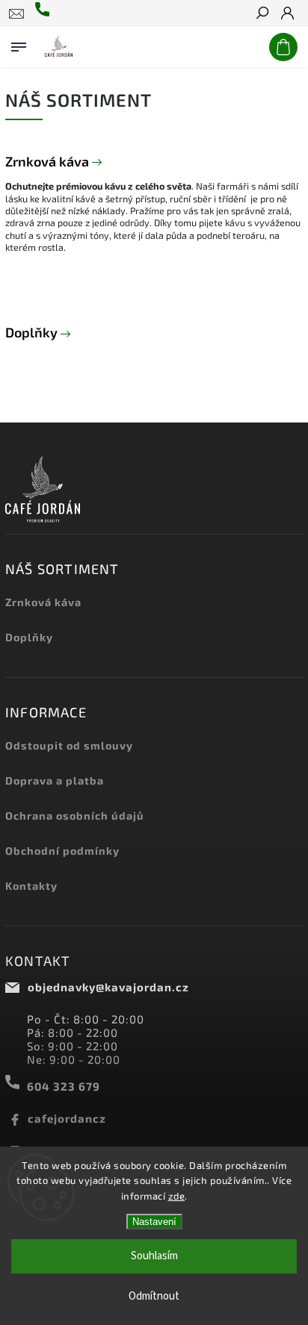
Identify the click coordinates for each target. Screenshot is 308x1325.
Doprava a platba (54, 780)
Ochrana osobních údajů (74, 815)
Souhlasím (154, 1256)
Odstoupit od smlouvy (69, 745)
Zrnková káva (48, 161)
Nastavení (154, 1221)
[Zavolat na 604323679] (45, 13)
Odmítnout (154, 1296)
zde (176, 1196)
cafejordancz (67, 1118)
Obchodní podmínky (62, 850)
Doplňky (33, 332)
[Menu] (18, 44)
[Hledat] (261, 14)
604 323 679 (63, 1086)
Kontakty (31, 885)
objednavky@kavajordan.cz (108, 987)
